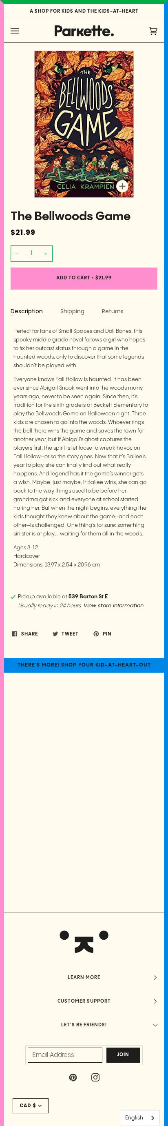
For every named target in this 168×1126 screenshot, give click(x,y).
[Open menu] (23, 30)
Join (123, 1054)
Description (27, 311)
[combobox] (140, 1118)
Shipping (72, 311)
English (134, 1118)
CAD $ (28, 1105)
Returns (113, 311)
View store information (114, 605)
